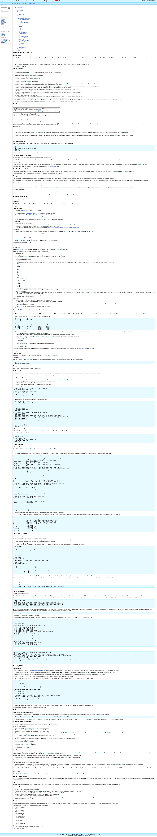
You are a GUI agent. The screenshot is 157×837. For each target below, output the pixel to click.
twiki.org (3, 42)
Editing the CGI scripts (21, 35)
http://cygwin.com (19, 249)
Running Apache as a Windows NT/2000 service (69, 227)
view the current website (38, 1)
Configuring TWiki (22, 33)
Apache (20, 26)
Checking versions (21, 14)
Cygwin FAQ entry (78, 289)
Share (2, 23)
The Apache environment (24, 21)
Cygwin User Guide (19, 309)
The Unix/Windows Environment (23, 18)
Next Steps (19, 44)
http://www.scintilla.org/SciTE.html (52, 166)
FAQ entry (92, 348)
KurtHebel (78, 834)
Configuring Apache (23, 32)
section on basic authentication (56, 773)
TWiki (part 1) (22, 25)
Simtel (146, 164)
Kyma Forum (3, 34)
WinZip (31, 359)
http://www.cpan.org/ (101, 595)
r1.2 (100, 834)
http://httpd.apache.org (42, 111)
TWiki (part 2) (22, 29)
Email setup (21, 39)
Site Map (3, 29)
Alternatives (21, 12)
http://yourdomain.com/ (28, 233)
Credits (18, 50)
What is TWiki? (4, 41)
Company (3, 21)
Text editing (21, 16)
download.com (140, 164)
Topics (2, 13)
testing (57, 86)
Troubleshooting (22, 41)
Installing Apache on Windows (52, 227)
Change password (5, 27)
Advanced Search (32, 3)
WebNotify (99, 714)
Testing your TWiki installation (23, 40)
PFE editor (42, 379)
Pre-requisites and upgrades (22, 15)
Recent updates (20, 10)
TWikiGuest (88, 835)
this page (33, 211)
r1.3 (96, 834)
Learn (2, 24)
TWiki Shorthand (4, 39)
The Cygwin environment (24, 19)
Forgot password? (5, 28)
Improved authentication (24, 45)
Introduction (19, 8)
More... (2, 14)
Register (6, 26)
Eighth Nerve (3, 35)
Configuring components (22, 31)
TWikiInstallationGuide (87, 719)
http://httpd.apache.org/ (23, 210)
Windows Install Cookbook (20, 7)
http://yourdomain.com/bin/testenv (36, 670)
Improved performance (23, 47)
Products (3, 19)
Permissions (21, 43)
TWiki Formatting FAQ (5, 40)
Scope (18, 11)
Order (2, 20)
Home (2, 12)
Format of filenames (21, 48)
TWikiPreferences (31, 719)
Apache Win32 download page (57, 217)
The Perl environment (23, 22)
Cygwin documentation (65, 336)
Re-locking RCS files (23, 37)
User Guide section (82, 348)
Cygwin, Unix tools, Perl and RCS (25, 28)
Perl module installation (23, 36)
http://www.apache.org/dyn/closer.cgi (32, 213)
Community (3, 22)
